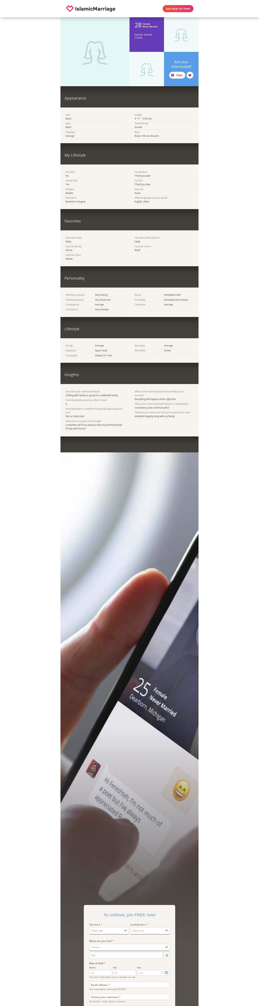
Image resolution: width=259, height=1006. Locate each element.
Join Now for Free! (178, 8)
